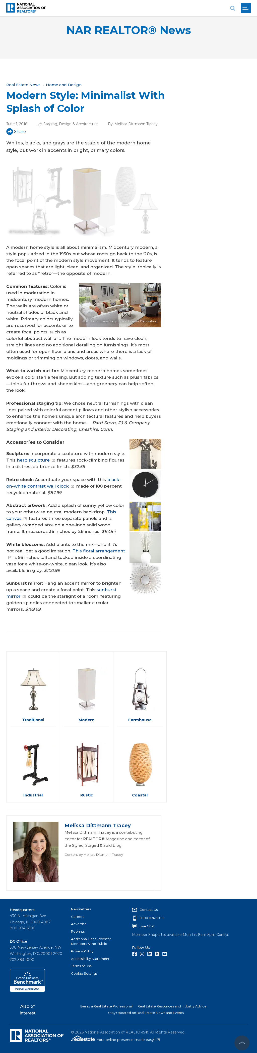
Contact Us (149, 910)
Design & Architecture (78, 124)
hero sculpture (33, 460)
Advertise (79, 924)
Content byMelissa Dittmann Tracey (94, 855)
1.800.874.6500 (152, 918)
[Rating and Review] (27, 990)
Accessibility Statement (90, 959)
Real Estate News (23, 84)
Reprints (78, 931)
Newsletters (81, 909)
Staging (50, 124)
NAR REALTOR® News (128, 30)
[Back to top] (241, 1042)
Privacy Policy (82, 951)
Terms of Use (81, 966)
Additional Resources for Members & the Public (91, 941)
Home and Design (64, 84)
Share (20, 131)
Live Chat (147, 926)
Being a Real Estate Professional (106, 1006)
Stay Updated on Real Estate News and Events (146, 1013)
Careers (77, 917)
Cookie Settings (84, 973)
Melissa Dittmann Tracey (136, 124)
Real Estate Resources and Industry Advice (172, 1006)
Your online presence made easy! (128, 1039)
